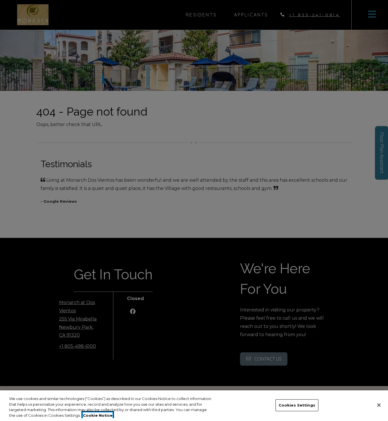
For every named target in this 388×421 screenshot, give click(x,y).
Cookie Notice (97, 415)
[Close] (379, 405)
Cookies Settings (297, 405)
